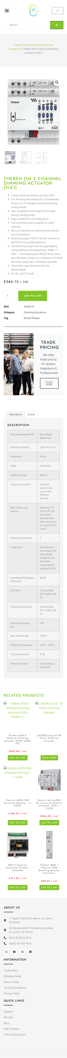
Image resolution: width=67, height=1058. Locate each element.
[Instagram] (22, 951)
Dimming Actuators (35, 312)
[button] (7, 10)
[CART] (57, 10)
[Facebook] (14, 951)
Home (17, 45)
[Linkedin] (30, 951)
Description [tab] (15, 414)
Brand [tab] (31, 414)
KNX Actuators (32, 45)
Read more (49, 757)
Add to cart (32, 295)
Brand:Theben (32, 318)
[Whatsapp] (6, 951)
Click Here (49, 383)
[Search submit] (56, 25)
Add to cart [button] (17, 757)
